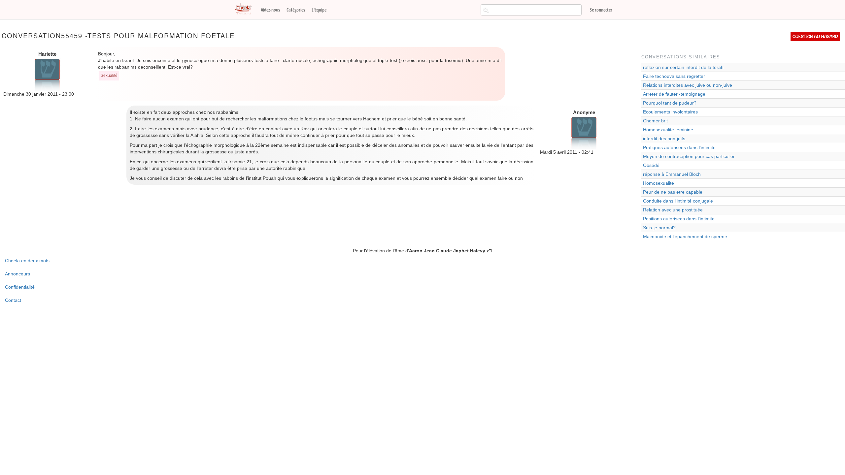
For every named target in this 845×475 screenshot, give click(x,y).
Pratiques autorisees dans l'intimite (679, 147)
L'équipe (319, 10)
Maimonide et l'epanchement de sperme (685, 236)
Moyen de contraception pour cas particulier (689, 156)
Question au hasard (815, 36)
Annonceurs (17, 273)
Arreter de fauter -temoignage (674, 94)
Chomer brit (655, 120)
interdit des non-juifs (664, 138)
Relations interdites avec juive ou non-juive (687, 85)
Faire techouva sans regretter (674, 76)
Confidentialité (20, 287)
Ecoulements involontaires (670, 111)
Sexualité (109, 75)
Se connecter (601, 10)
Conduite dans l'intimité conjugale (678, 201)
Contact (13, 300)
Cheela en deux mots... (29, 260)
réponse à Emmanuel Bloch (672, 174)
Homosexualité (658, 183)
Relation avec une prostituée (673, 209)
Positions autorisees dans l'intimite (679, 218)
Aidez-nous (270, 10)
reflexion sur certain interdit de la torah (683, 67)
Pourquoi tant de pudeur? (669, 103)
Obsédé (651, 165)
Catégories (296, 10)
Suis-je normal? (659, 227)
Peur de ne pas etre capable (672, 192)
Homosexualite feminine (668, 129)
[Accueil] (245, 9)
